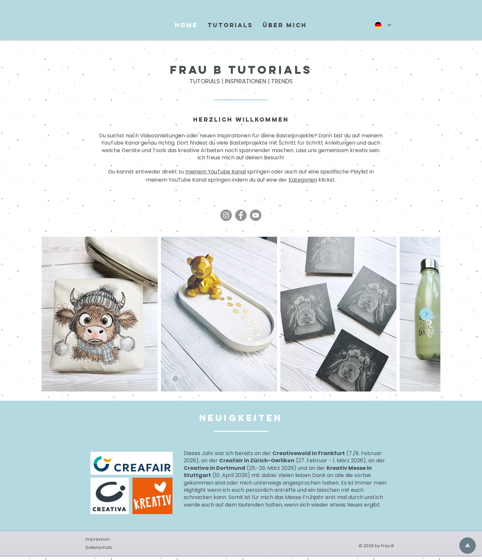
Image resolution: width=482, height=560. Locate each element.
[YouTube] (255, 215)
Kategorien (303, 180)
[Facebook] (241, 215)
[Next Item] (426, 314)
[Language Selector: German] (383, 25)
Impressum (98, 539)
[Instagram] (226, 215)
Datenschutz (99, 547)
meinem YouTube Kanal (215, 171)
